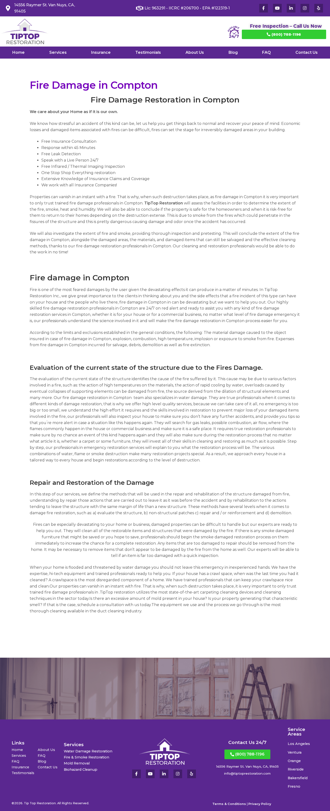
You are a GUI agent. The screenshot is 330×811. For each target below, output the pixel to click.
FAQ (266, 52)
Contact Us (306, 52)
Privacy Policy (259, 804)
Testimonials (148, 52)
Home (18, 52)
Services (58, 52)
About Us (195, 52)
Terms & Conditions (229, 804)
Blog (233, 52)
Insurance (101, 52)
